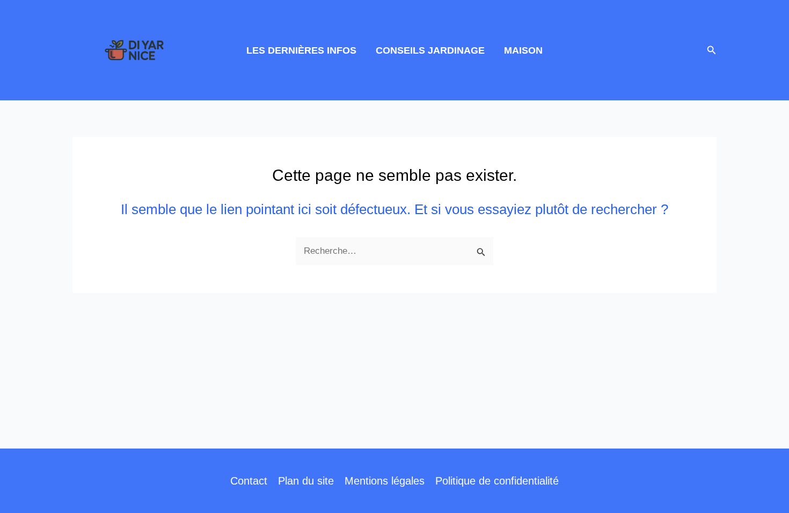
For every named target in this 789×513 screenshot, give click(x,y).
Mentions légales (385, 481)
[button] (712, 50)
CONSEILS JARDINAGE (430, 50)
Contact (248, 481)
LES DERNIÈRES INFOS (301, 50)
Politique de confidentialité (497, 481)
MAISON (523, 50)
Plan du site (306, 481)
